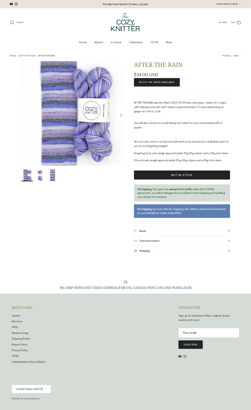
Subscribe (191, 344)
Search (16, 315)
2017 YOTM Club (27, 55)
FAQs (15, 327)
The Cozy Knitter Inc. (29, 398)
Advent (99, 42)
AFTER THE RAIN (46, 55)
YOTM (154, 42)
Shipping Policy (21, 338)
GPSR (15, 356)
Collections (136, 42)
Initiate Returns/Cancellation (29, 362)
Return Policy (19, 344)
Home (83, 42)
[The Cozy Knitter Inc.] (125, 22)
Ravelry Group (20, 333)
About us (17, 321)
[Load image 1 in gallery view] (73, 113)
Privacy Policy (20, 350)
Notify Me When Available (157, 82)
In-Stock (116, 42)
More (169, 42)
